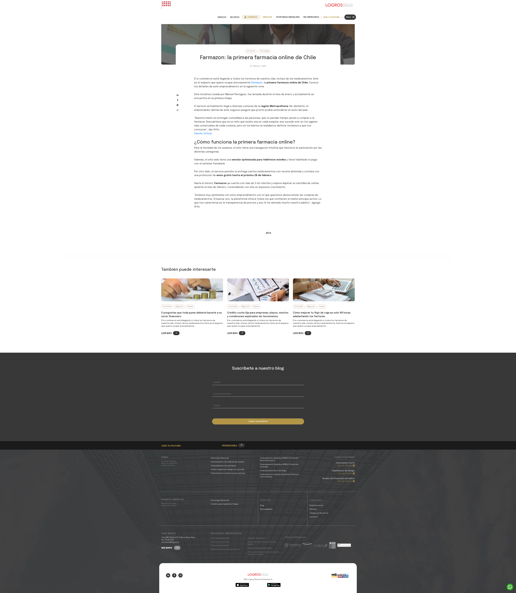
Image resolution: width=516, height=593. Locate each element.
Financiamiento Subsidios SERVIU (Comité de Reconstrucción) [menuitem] (279, 459)
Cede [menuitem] (169, 438)
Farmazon (256, 83)
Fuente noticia (203, 133)
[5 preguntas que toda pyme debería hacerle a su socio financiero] (192, 289)
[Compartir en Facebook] (177, 100)
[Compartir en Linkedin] (177, 95)
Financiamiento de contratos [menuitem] (223, 466)
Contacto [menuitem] (252, 17)
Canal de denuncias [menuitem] (256, 538)
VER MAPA (167, 548)
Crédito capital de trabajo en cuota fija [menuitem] (227, 469)
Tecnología (264, 51)
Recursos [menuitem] (234, 17)
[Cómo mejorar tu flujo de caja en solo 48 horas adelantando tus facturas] (324, 289)
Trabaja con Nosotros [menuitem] (318, 513)
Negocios (179, 306)
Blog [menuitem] (262, 505)
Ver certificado (345, 466)
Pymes (190, 306)
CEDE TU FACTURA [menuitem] (331, 17)
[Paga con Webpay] (340, 575)
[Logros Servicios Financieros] (339, 5)
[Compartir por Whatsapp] (177, 110)
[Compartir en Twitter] (178, 105)
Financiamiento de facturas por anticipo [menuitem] (228, 473)
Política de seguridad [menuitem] (220, 538)
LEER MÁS (166, 333)
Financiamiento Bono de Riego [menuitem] (273, 471)
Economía (251, 51)
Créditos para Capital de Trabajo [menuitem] (225, 504)
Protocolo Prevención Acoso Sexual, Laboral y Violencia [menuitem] (263, 553)
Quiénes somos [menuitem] (316, 505)
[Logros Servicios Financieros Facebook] (174, 575)
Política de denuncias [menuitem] (220, 542)
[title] (258, 575)
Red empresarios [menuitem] (311, 17)
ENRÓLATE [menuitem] (267, 17)
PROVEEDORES (229, 446)
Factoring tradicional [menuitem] (220, 458)
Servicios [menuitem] (222, 17)
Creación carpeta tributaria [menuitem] (259, 548)
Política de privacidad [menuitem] (220, 546)
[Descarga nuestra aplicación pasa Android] (274, 585)
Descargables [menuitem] (266, 509)
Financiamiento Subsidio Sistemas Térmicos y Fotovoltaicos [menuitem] (279, 476)
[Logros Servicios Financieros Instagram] (180, 575)
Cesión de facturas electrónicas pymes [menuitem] (262, 543)
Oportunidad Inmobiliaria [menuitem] (288, 17)
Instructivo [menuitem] (172, 441)
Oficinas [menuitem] (313, 509)
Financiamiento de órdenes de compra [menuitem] (227, 462)
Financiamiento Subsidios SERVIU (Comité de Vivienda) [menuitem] (279, 466)
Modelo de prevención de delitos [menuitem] (225, 549)
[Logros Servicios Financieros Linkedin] (168, 575)
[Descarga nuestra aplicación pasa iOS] (242, 585)
